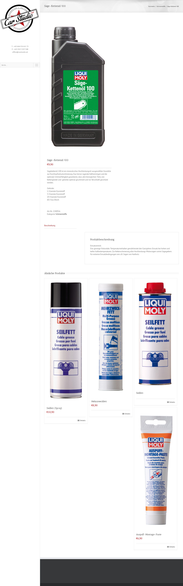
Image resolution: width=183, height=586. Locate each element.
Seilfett (139, 393)
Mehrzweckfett (99, 401)
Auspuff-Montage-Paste (148, 534)
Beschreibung (49, 225)
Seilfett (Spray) (54, 408)
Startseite (151, 6)
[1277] (78, 86)
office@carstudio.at (20, 52)
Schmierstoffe (161, 6)
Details (82, 420)
